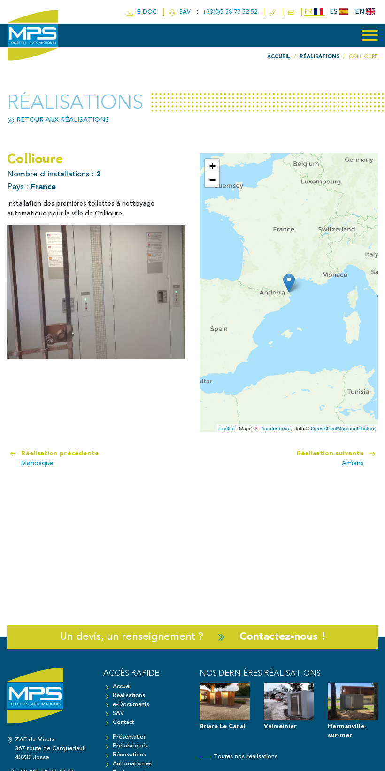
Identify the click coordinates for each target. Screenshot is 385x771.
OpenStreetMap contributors (343, 428)
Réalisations (129, 695)
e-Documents (131, 704)
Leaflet (227, 428)
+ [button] (212, 166)
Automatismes (132, 764)
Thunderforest (274, 428)
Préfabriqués (130, 746)
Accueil (122, 687)
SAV (184, 12)
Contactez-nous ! (282, 637)
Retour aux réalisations (62, 120)
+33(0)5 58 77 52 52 (230, 12)
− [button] (212, 180)
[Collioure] (289, 283)
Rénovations (129, 755)
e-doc (145, 12)
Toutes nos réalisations (245, 757)
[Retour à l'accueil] (48, 700)
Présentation (130, 737)
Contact (123, 722)
